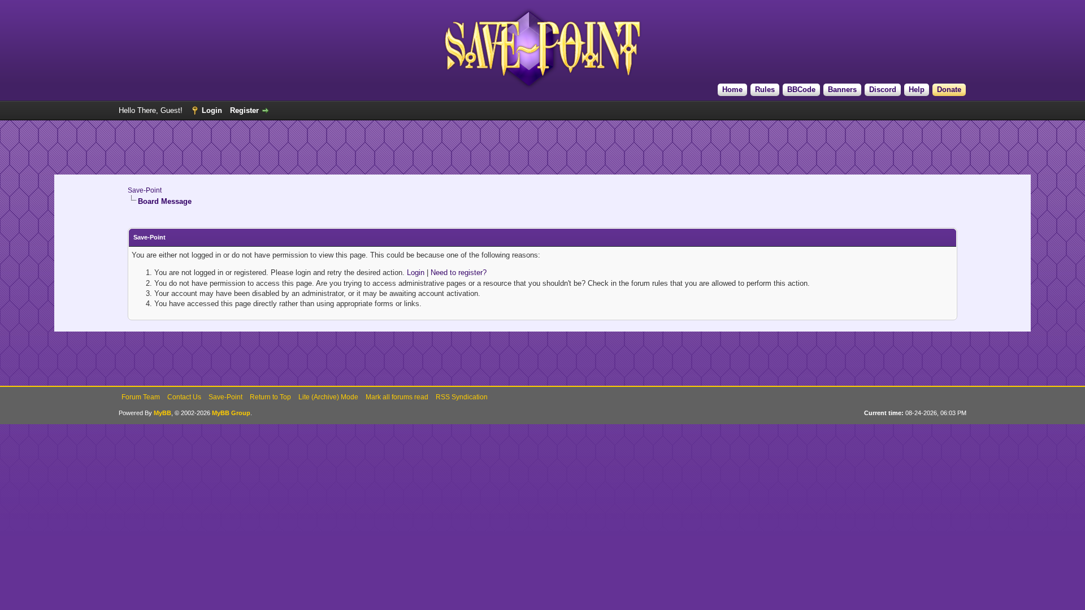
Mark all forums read (397, 397)
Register (244, 110)
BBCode (801, 89)
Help (917, 89)
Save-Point (145, 190)
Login (212, 110)
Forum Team (140, 397)
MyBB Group (231, 412)
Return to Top (270, 397)
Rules (765, 89)
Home (732, 89)
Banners (842, 89)
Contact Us (184, 397)
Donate (949, 89)
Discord (882, 89)
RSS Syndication (462, 397)
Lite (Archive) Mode (328, 397)
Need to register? (459, 272)
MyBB (162, 412)
